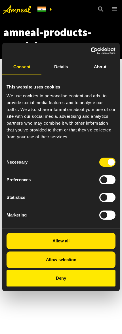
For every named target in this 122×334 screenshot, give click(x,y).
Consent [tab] (21, 66)
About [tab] (100, 66)
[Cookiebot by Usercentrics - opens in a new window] (90, 51)
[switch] (107, 179)
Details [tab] (61, 66)
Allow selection (61, 259)
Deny (61, 278)
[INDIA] (44, 9)
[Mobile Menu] (114, 9)
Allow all (61, 240)
